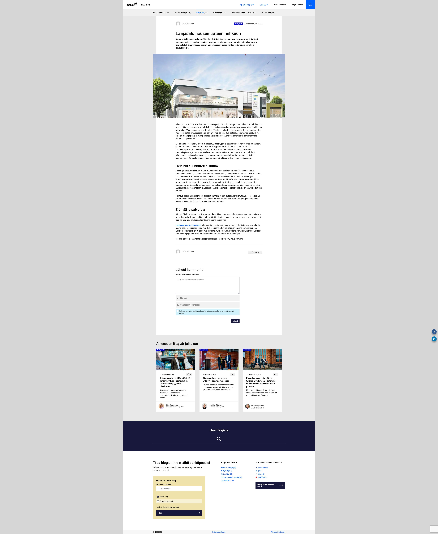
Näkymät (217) (226, 471)
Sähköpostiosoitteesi (164, 484)
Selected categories (167, 501)
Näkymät (238, 24)
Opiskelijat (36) (226, 474)
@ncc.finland (263, 468)
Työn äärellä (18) (227, 480)
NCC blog (145, 5)
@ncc (260, 471)
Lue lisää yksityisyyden (167, 507)
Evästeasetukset (218, 532)
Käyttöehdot (297, 5)
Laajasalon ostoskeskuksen (188, 225)
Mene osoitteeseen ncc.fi (265, 485)
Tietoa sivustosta (277, 532)
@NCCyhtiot (262, 477)
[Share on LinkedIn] (434, 338)
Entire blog (164, 497)
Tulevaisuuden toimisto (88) (231, 477)
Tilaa (160, 513)
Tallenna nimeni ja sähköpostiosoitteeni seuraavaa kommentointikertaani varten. (206, 312)
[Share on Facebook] (434, 331)
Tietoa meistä (280, 5)
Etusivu (263, 5)
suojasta (176, 507)
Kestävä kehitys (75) (228, 468)
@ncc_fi (261, 474)
